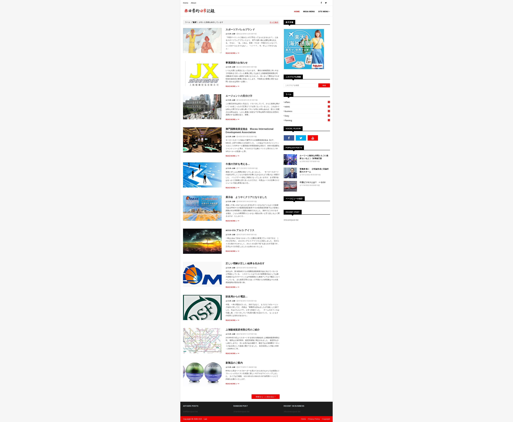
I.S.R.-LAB (231, 34)
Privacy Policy (314, 419)
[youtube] (313, 138)
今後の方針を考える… (238, 164)
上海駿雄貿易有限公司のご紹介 (243, 329)
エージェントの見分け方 (239, 95)
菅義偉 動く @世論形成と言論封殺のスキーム (314, 170)
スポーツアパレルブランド (240, 29)
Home (185, 3)
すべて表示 (274, 22)
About (193, 3)
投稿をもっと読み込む (265, 396)
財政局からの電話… (237, 296)
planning (307, 120)
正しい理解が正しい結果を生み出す (245, 263)
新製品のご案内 (234, 362)
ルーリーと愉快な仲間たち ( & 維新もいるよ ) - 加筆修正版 (314, 156)
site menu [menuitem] (323, 11)
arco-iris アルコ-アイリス (240, 230)
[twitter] (325, 3)
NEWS (307, 106)
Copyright (326, 419)
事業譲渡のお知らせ (237, 62)
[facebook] (321, 3)
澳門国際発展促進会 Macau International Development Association (249, 131)
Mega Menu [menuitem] (309, 11)
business (307, 111)
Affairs (307, 102)
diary (307, 116)
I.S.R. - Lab (202, 419)
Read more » (231, 53)
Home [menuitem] (297, 11)
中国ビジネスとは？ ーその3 (312, 182)
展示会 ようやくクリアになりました (246, 197)
